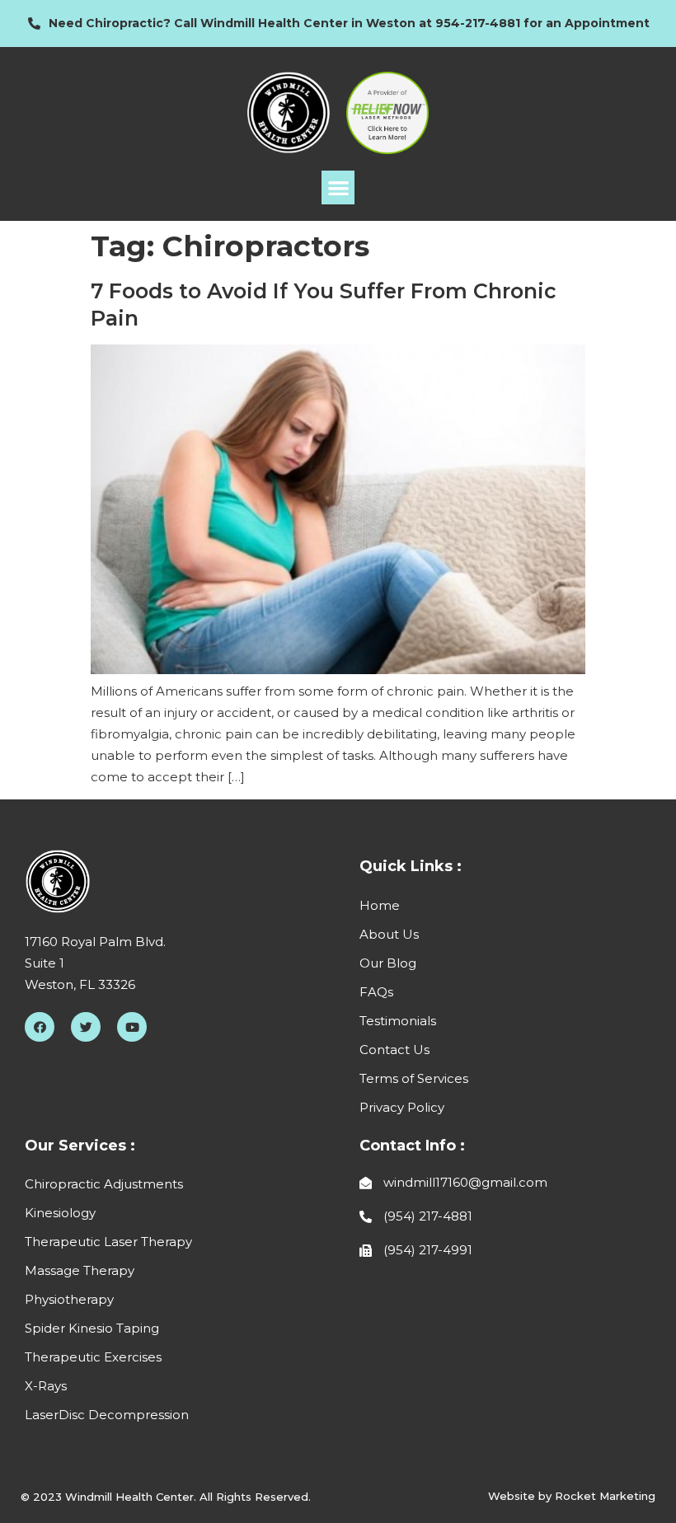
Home (379, 905)
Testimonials (397, 1021)
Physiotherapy (69, 1299)
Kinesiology (60, 1213)
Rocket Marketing (605, 1495)
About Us (389, 934)
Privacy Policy (401, 1107)
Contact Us (394, 1049)
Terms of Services (413, 1078)
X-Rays (46, 1386)
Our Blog (387, 963)
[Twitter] (86, 1027)
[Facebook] (39, 1027)
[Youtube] (132, 1027)
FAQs (376, 992)
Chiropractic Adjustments (104, 1184)
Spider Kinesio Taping (92, 1328)
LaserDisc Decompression (107, 1414)
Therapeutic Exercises (93, 1357)
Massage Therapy (79, 1270)
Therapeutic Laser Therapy (108, 1241)
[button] (338, 187)
